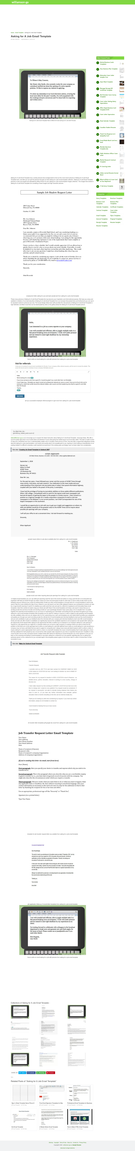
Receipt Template (101, 222)
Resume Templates (102, 226)
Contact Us (75, 1142)
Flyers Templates (115, 215)
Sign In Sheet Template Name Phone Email (24, 1103)
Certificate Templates (116, 207)
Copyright (56, 1142)
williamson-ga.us (67, 1145)
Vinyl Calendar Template (107, 121)
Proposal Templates (116, 219)
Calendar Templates (102, 207)
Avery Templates (101, 198)
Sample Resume (77, 1145)
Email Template (15, 39)
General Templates (102, 219)
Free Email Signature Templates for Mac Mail (52, 1103)
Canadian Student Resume (108, 127)
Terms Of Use (63, 1142)
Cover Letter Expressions (107, 114)
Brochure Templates (116, 198)
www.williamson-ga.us (17, 438)
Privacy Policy (82, 1142)
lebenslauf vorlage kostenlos (67, 1148)
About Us (69, 1142)
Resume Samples (115, 222)
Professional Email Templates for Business (79, 1103)
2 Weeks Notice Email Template (48, 1127)
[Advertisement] (66, 19)
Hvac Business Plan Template (109, 69)
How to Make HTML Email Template (77, 1127)
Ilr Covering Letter (105, 166)
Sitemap (51, 1142)
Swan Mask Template (106, 82)
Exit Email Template (17, 1127)
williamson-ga (20, 2)
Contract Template (102, 210)
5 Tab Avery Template (106, 186)
